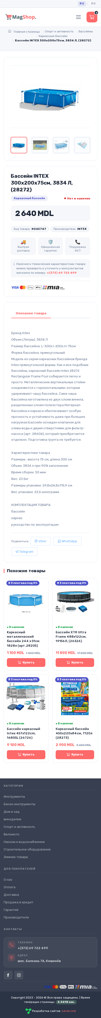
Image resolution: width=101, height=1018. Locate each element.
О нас (8, 879)
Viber (42, 541)
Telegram (26, 551)
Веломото (11, 834)
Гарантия (11, 910)
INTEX (82, 229)
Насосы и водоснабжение (24, 842)
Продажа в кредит (18, 902)
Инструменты (14, 796)
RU (82, 3)
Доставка (11, 895)
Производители (16, 917)
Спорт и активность (19, 827)
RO (93, 3)
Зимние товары (16, 857)
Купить (29, 662)
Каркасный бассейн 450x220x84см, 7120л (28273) (74, 733)
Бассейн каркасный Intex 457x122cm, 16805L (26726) (23, 733)
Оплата (9, 887)
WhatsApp (69, 541)
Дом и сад (12, 811)
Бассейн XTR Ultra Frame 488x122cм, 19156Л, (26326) (71, 636)
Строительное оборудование (27, 849)
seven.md (69, 1011)
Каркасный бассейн (29, 198)
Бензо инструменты (19, 804)
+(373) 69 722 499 (62, 272)
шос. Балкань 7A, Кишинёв (39, 961)
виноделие (12, 819)
